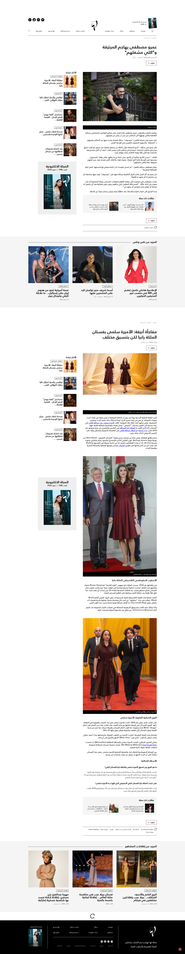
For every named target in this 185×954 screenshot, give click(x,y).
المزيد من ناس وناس (145, 242)
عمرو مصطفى (148, 227)
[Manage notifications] (180, 949)
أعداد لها (110, 946)
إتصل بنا (92, 946)
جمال (121, 31)
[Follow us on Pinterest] (42, 20)
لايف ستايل (80, 31)
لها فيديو (51, 31)
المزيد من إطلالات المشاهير (141, 846)
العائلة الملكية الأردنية (147, 829)
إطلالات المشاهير (145, 322)
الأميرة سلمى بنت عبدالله (123, 829)
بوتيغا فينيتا (149, 832)
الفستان (122, 445)
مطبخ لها (39, 31)
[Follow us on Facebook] (105, 941)
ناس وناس (146, 38)
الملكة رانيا (136, 829)
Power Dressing (94, 829)
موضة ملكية (104, 829)
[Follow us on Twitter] (30, 20)
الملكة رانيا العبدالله (127, 427)
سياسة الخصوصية (80, 946)
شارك (153, 63)
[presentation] (155, 98)
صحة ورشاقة (65, 31)
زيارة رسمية (143, 430)
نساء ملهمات (109, 31)
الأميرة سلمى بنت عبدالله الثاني (101, 422)
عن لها (102, 946)
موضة (143, 31)
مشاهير (132, 31)
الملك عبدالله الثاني (127, 430)
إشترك (68, 946)
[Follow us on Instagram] (38, 20)
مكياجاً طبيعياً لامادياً (149, 744)
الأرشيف (59, 946)
